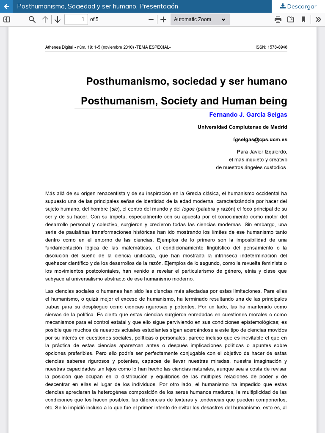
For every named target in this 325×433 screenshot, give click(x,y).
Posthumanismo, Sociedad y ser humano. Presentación (97, 6)
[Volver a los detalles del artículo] (6, 6)
